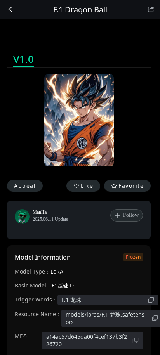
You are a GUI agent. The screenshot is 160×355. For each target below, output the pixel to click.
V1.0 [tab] (23, 59)
